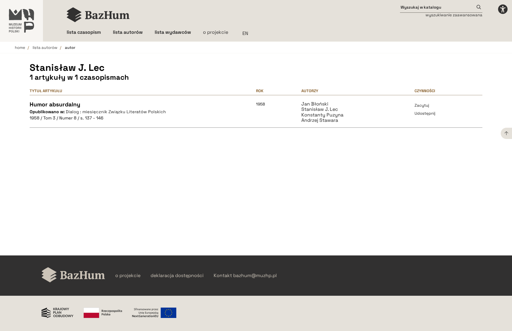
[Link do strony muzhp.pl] (21, 20)
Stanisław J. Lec (319, 109)
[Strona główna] (98, 15)
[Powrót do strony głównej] (73, 275)
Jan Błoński (314, 104)
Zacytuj (422, 105)
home (20, 47)
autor (70, 47)
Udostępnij (425, 113)
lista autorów (45, 47)
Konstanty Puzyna (322, 115)
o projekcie (215, 32)
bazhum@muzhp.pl (255, 275)
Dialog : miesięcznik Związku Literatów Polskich (116, 111)
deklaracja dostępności (177, 275)
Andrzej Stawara (319, 120)
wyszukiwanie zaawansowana (453, 15)
